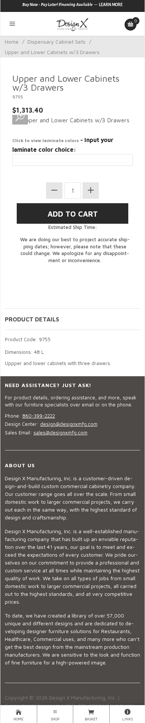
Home (12, 41)
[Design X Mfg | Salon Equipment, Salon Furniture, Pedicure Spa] (72, 24)
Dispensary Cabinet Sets (57, 41)
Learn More (111, 4)
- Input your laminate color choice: (62, 144)
